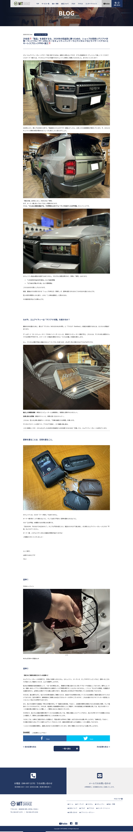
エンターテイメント (91, 4)
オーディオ (80, 804)
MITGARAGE (64, 828)
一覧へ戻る (67, 748)
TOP (37, 4)
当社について (65, 4)
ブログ (73, 4)
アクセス (80, 4)
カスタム (90, 804)
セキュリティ (100, 804)
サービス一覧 (45, 4)
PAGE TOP (117, 799)
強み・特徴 (55, 4)
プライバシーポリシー (88, 812)
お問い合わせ (73, 812)
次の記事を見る (102, 747)
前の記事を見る (30, 747)
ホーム (71, 804)
